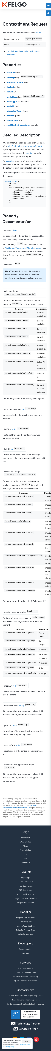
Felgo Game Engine (25, 886)
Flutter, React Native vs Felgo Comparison (25, 995)
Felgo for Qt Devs (26, 921)
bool (15, 230)
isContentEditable (15, 82)
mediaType (12, 101)
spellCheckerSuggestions (18, 125)
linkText (10, 87)
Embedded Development (25, 972)
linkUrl (10, 91)
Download (25, 837)
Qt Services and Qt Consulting (25, 976)
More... (39, 32)
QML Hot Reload (25, 890)
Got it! (26, 1041)
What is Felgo (25, 842)
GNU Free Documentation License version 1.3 (19, 806)
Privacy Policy (25, 850)
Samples (25, 953)
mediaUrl (11, 106)
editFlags (11, 77)
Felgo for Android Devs (25, 930)
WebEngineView (11, 182)
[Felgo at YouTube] (36, 1039)
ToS (25, 854)
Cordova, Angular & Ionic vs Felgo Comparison (25, 1004)
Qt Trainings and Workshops (25, 980)
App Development (25, 968)
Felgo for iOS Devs (25, 934)
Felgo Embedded (26, 881)
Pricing (25, 846)
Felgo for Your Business (25, 917)
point (15, 725)
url (12, 449)
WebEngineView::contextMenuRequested (26, 146)
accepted (11, 72)
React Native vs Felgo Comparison (25, 1000)
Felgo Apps (25, 877)
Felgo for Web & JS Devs (25, 926)
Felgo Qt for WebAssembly (25, 898)
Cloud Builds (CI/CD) (25, 894)
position (10, 115)
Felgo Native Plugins (25, 902)
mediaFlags (12, 96)
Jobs (25, 858)
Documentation (25, 949)
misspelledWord (14, 111)
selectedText (12, 120)
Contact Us (25, 862)
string (14, 429)
